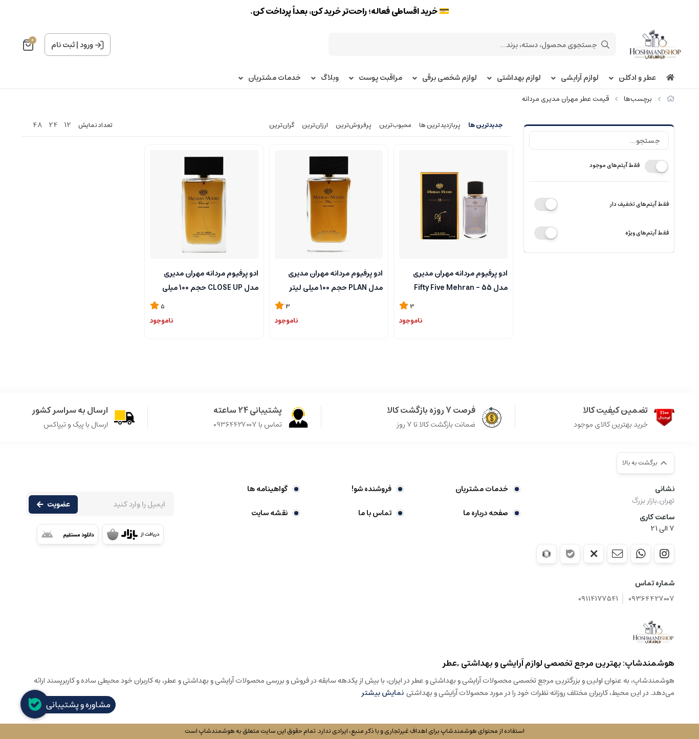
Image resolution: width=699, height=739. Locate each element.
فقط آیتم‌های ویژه (647, 233)
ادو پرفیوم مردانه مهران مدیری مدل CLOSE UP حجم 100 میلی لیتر (210, 279)
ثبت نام (63, 45)
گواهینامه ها (267, 489)
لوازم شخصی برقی (449, 78)
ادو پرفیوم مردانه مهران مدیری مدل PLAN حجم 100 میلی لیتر (335, 279)
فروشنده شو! (371, 489)
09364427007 (651, 599)
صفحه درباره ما (485, 513)
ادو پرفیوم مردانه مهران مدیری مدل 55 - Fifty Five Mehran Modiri (460, 279)
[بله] (570, 554)
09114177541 (598, 599)
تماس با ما (374, 513)
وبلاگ (330, 78)
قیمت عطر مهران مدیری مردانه (565, 99)
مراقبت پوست (380, 78)
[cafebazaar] (133, 534)
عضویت (58, 504)
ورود (86, 45)
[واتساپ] (640, 553)
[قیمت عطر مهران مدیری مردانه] (653, 632)
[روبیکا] (546, 554)
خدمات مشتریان (274, 78)
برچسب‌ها (638, 99)
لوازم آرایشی (580, 78)
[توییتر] (593, 553)
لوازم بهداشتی (519, 78)
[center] (605, 44)
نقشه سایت (269, 513)
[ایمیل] (617, 553)
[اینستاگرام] (664, 553)
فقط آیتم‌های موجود (614, 165)
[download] (67, 534)
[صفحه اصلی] (670, 99)
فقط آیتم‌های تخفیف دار (639, 204)
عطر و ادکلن (637, 78)
